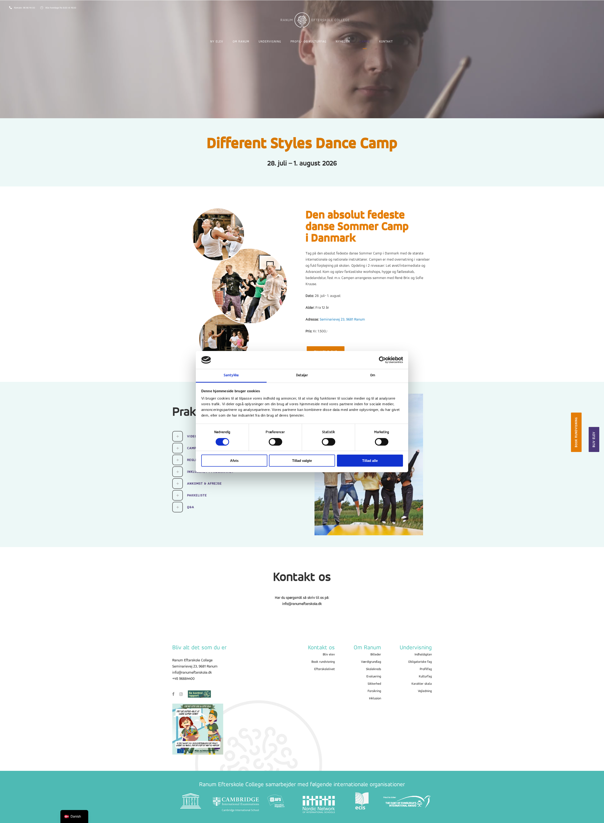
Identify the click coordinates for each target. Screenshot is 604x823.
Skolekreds (373, 669)
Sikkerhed (374, 684)
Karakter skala (421, 684)
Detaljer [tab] (302, 375)
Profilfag (426, 669)
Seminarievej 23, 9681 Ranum (342, 319)
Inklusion (375, 698)
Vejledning (425, 691)
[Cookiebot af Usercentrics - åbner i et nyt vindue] (382, 359)
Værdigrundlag (371, 662)
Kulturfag (425, 676)
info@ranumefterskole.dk (192, 673)
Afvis (234, 461)
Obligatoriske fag (420, 662)
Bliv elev (594, 439)
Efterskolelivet (324, 669)
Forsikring (374, 691)
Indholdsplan (423, 654)
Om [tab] (372, 375)
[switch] (275, 442)
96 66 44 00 (29, 8)
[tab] (235, 483)
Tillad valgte (302, 461)
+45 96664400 (183, 679)
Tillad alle (370, 461)
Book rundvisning (576, 432)
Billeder (375, 654)
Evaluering (373, 676)
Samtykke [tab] (231, 375)
